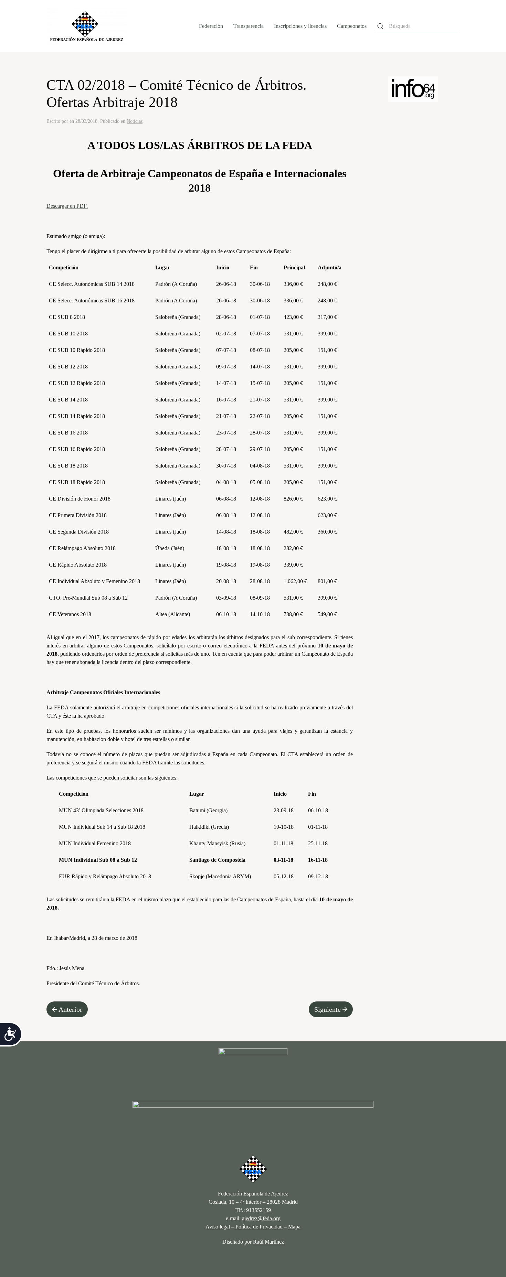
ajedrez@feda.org (261, 1218)
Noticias (135, 121)
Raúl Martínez (268, 1242)
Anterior (70, 1009)
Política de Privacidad (259, 1227)
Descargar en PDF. (67, 206)
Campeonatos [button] (352, 26)
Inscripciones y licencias (300, 26)
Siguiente (327, 1009)
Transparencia (248, 26)
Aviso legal (217, 1227)
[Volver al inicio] (86, 26)
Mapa (294, 1227)
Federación (211, 26)
